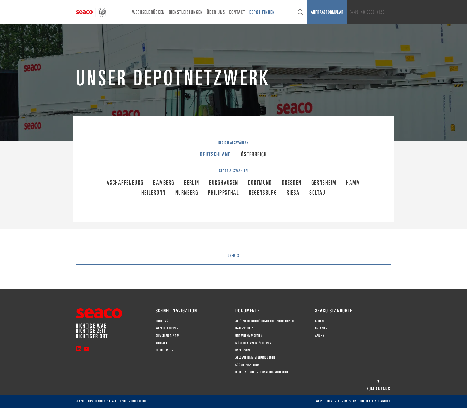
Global (320, 321)
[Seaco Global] (91, 12)
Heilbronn (153, 192)
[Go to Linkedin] (79, 349)
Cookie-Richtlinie (247, 365)
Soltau (317, 192)
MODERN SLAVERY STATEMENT (254, 343)
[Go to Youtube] (87, 349)
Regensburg (263, 192)
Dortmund (260, 182)
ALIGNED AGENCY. (380, 401)
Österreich (254, 154)
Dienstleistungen (186, 12)
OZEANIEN (321, 328)
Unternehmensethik (249, 335)
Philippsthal (223, 192)
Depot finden (262, 12)
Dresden (292, 182)
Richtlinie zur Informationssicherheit (262, 372)
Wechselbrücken (148, 12)
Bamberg (163, 182)
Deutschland (215, 154)
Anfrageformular (327, 12)
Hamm (353, 182)
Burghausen (223, 182)
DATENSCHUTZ (244, 328)
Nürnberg (186, 192)
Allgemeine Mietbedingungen (255, 357)
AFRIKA (319, 335)
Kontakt (237, 12)
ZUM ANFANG (378, 388)
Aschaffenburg (125, 182)
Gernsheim (324, 182)
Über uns (216, 12)
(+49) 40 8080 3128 (367, 12)
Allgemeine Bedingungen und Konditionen (264, 321)
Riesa (293, 192)
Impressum (242, 350)
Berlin (191, 182)
